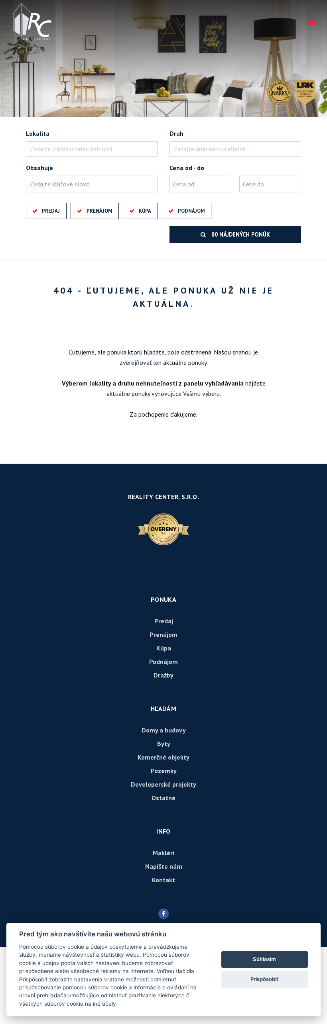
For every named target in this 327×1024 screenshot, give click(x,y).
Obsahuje (39, 168)
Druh (176, 133)
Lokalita (37, 133)
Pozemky (164, 771)
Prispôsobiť (264, 979)
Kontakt (163, 880)
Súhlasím (264, 959)
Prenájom (99, 211)
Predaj (51, 211)
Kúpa (145, 211)
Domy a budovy (164, 730)
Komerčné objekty (163, 757)
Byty (163, 744)
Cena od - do (186, 168)
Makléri (163, 853)
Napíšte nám (163, 866)
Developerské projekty (163, 784)
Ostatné (163, 798)
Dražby (163, 675)
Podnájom (191, 211)
